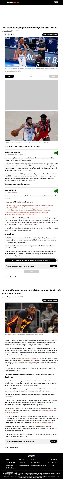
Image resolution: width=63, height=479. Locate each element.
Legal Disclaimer (24, 465)
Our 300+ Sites (52, 459)
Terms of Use (52, 462)
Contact (33, 459)
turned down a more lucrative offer (27, 358)
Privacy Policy (35, 462)
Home (6, 276)
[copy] (14, 34)
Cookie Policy (10, 465)
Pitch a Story (22, 462)
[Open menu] (4, 2)
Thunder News (14, 276)
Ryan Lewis (7, 31)
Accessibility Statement (38, 465)
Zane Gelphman (9, 297)
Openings (21, 459)
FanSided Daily (10, 462)
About (8, 459)
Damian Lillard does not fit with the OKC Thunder (21, 214)
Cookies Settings (11, 468)
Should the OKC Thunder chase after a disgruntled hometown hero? (27, 208)
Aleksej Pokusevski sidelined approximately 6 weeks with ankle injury (27, 212)
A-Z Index (51, 465)
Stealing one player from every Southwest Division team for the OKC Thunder (29, 206)
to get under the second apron (44, 423)
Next (53, 76)
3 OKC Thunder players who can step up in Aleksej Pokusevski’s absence (28, 210)
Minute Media (10, 472)
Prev (9, 76)
